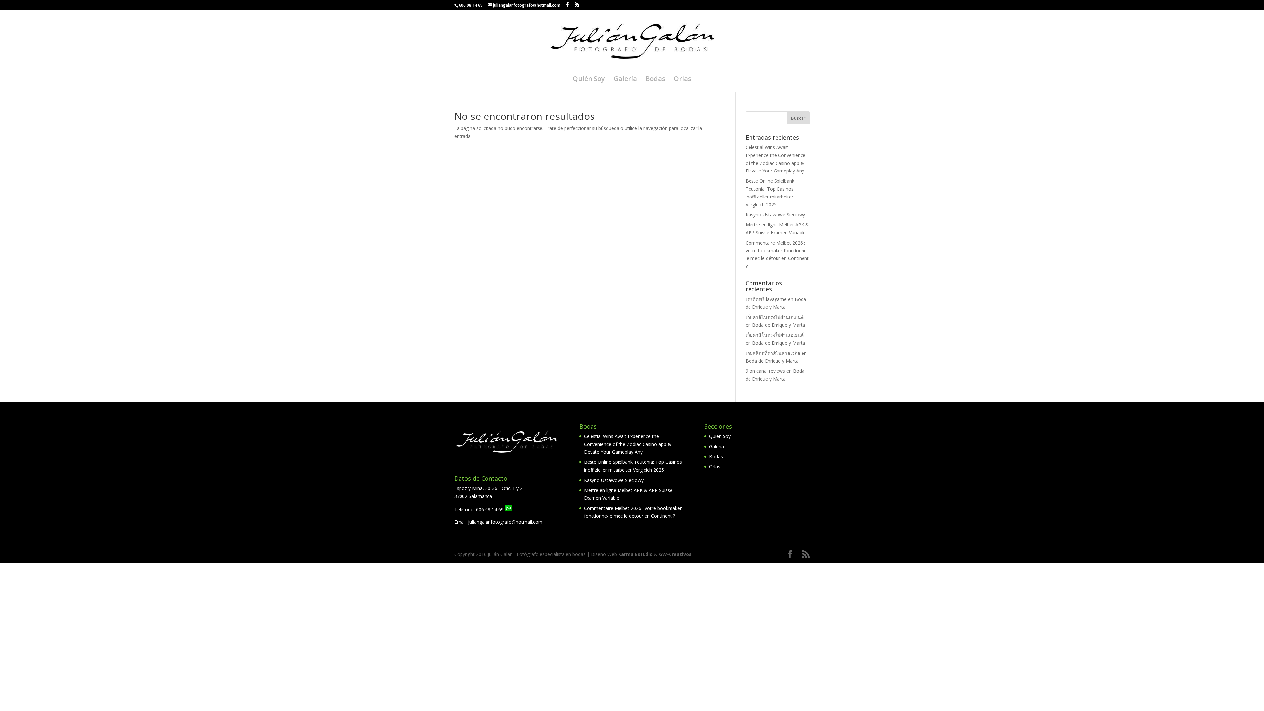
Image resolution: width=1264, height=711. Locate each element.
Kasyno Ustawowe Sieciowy (775, 214)
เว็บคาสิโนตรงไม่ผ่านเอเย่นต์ (775, 317)
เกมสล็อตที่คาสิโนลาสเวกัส (773, 353)
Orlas (682, 79)
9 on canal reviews (765, 371)
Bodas (655, 79)
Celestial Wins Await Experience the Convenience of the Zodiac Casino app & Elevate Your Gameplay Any (627, 444)
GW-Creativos (675, 554)
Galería (625, 79)
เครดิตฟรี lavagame (766, 299)
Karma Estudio (635, 554)
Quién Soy (589, 79)
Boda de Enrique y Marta (778, 325)
